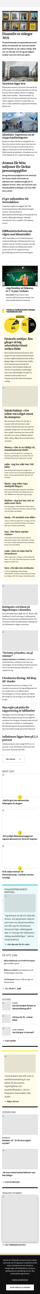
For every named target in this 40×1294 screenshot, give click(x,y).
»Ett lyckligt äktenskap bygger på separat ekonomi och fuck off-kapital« (19, 837)
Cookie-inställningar (20, 1280)
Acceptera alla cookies (20, 1287)
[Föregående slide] (3, 284)
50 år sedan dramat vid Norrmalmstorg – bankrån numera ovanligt (18, 874)
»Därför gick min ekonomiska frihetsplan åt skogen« (15, 802)
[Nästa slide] (37, 284)
